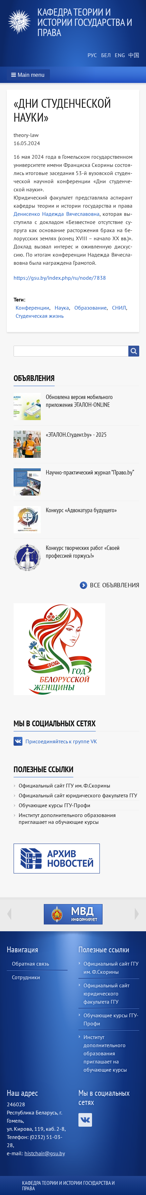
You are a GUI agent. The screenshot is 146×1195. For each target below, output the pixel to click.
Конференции (32, 307)
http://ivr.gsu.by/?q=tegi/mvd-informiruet (73, 914)
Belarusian (105, 55)
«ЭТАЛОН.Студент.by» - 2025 (76, 434)
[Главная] (22, 22)
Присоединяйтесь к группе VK (61, 741)
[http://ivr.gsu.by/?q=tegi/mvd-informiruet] (73, 914)
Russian (91, 55)
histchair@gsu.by (44, 1153)
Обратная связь (30, 963)
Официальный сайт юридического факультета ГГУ (78, 795)
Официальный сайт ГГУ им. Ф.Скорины (64, 785)
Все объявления (114, 585)
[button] (28, 74)
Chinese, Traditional (132, 55)
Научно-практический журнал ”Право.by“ (90, 472)
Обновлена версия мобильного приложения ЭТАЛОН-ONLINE (79, 401)
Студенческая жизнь (39, 315)
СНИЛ (119, 307)
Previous (9, 913)
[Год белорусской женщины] (59, 648)
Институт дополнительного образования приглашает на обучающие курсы (67, 818)
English (119, 55)
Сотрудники (26, 977)
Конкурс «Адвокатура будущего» (81, 510)
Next (136, 913)
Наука (62, 307)
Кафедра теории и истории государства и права (84, 22)
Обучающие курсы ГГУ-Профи (54, 805)
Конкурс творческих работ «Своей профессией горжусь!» (83, 551)
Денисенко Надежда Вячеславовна (56, 213)
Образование (90, 307)
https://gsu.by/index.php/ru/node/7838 (60, 277)
